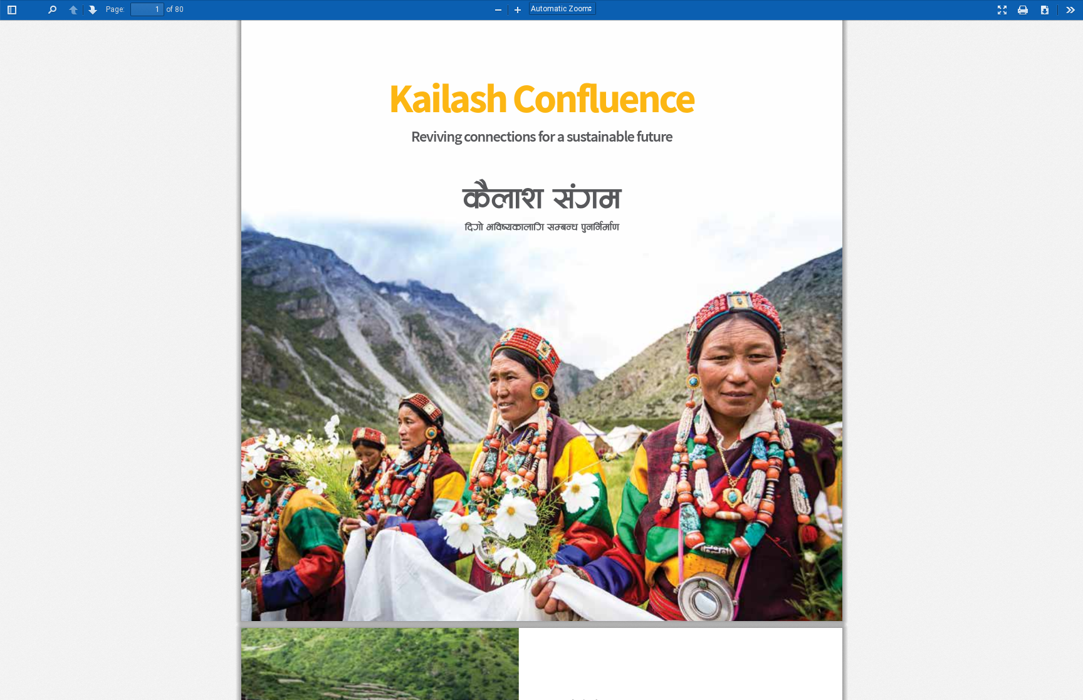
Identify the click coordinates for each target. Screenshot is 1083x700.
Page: (115, 9)
